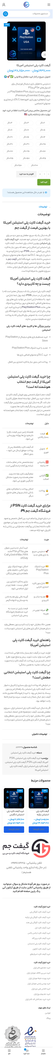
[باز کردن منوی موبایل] (49, 5)
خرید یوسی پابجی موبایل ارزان (39, 983)
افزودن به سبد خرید (26, 174)
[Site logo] (26, 4)
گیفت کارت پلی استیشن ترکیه (42, 813)
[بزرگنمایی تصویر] (44, 54)
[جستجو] (5, 13)
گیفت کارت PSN (34, 762)
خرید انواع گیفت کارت (42, 906)
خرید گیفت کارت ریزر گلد (41, 938)
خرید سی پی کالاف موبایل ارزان (38, 973)
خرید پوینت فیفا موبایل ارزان (39, 978)
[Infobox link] (26, 888)
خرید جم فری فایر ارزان (41, 968)
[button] (43, 123)
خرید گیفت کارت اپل (42, 928)
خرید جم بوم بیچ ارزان (42, 994)
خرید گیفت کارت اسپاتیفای (40, 954)
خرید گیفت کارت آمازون (41, 949)
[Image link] (26, 848)
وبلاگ (48, 1018)
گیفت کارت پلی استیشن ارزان (36, 766)
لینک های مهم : (44, 1008)
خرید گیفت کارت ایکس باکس (39, 933)
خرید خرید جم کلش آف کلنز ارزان (37, 999)
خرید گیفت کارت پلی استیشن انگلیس (15, 813)
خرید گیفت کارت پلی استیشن (23, 753)
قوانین (47, 1013)
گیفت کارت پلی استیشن (15, 762)
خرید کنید (43, 182)
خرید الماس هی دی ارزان (40, 989)
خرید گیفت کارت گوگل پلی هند (38, 922)
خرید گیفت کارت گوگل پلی (40, 912)
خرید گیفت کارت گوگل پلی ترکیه (37, 917)
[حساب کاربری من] (4, 5)
